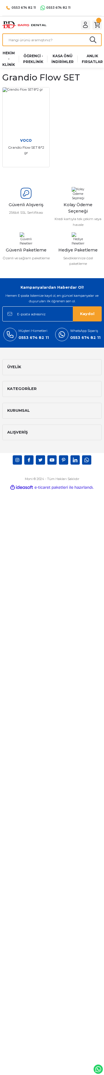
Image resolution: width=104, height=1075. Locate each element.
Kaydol (87, 314)
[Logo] (24, 25)
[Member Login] (85, 25)
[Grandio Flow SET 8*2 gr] (26, 110)
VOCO (26, 140)
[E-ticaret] (51, 487)
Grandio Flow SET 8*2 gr (26, 150)
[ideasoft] (21, 487)
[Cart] (97, 25)
